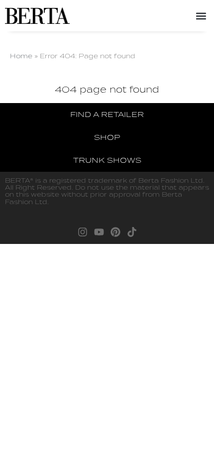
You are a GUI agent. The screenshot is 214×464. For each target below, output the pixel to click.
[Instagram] (83, 232)
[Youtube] (99, 232)
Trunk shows (107, 160)
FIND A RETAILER (107, 114)
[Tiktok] (132, 232)
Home (21, 56)
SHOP (107, 137)
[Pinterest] (115, 232)
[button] (201, 15)
